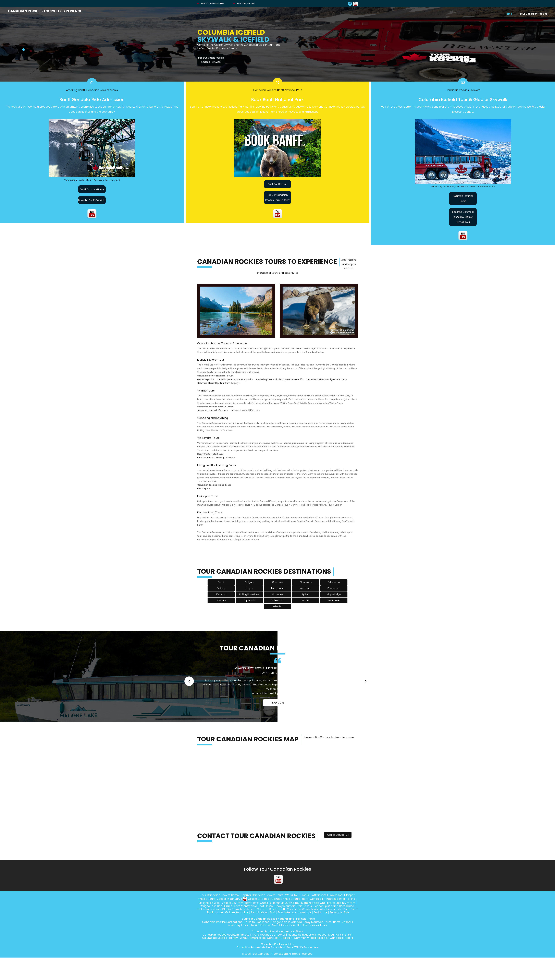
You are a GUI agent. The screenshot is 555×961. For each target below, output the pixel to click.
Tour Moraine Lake (306, 923)
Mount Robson (260, 946)
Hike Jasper (203, 492)
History (233, 958)
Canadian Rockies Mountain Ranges (226, 955)
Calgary (249, 585)
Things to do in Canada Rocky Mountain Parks (301, 943)
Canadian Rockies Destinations (222, 943)
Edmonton (334, 585)
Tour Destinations (245, 3)
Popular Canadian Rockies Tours (262, 916)
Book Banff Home (277, 187)
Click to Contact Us (338, 855)
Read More (277, 723)
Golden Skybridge (236, 933)
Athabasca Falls (330, 930)
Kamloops (305, 591)
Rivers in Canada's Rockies (268, 955)
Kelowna (221, 597)
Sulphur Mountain (281, 923)
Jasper (249, 591)
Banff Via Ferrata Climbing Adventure (216, 461)
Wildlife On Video (258, 919)
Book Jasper (215, 933)
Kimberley (277, 597)
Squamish (249, 603)
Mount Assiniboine (283, 946)
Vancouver (334, 603)
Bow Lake (284, 933)
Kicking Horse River (249, 597)
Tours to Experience (256, 943)
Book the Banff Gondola (92, 203)
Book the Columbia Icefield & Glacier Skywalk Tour (463, 220)
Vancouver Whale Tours (302, 930)
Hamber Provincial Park (312, 946)
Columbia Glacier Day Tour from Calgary (217, 386)
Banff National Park (263, 933)
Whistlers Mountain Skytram (337, 923)
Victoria (305, 603)
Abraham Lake (301, 933)
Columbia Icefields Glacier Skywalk (219, 930)
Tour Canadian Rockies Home (219, 916)
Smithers (221, 603)
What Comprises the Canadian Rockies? (266, 958)
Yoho (246, 946)
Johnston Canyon (255, 930)
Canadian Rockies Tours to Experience (45, 11)
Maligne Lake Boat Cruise (216, 927)
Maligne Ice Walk (209, 923)
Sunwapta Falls (339, 933)
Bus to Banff (277, 930)
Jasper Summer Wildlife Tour (211, 413)
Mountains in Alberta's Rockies (307, 955)
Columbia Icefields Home (463, 202)
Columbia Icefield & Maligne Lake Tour (326, 382)
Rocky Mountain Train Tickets (293, 927)
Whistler (277, 610)
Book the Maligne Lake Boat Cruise (211, 63)
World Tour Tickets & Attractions (305, 916)
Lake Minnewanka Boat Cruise (253, 927)
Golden (221, 591)
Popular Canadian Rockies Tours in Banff (277, 201)
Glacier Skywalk (205, 382)
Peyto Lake (320, 933)
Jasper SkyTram (232, 923)
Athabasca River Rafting (339, 919)
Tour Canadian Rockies (212, 3)
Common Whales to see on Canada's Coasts (323, 958)
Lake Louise (277, 591)
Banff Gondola (311, 919)
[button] (189, 691)
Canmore (277, 585)
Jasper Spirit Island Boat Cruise (334, 927)
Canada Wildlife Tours (285, 919)
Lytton (305, 597)
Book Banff (350, 930)
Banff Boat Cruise (256, 923)
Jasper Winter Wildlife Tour (244, 413)
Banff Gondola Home (92, 192)
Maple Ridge (334, 597)
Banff (221, 585)
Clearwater (305, 585)
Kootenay (234, 946)
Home (508, 13)
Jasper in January (228, 919)
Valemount (277, 603)
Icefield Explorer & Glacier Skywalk (234, 382)
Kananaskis (334, 591)
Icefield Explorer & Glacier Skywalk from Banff (279, 382)
